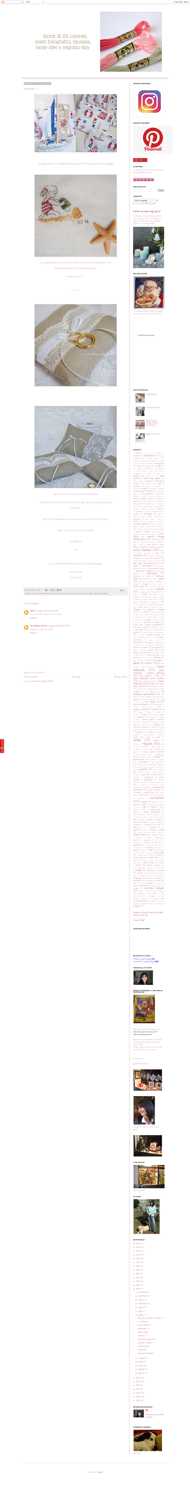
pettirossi (161, 764)
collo (140, 529)
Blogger (100, 1472)
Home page (75, 677)
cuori (157, 553)
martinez (160, 719)
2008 (138, 1397)
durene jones (138, 586)
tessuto (150, 868)
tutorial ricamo (144, 876)
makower (158, 712)
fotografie (150, 609)
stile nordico (139, 853)
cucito (160, 547)
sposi (160, 848)
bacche (141, 481)
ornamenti (136, 749)
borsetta (136, 496)
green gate (139, 630)
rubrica (158, 819)
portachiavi (146, 775)
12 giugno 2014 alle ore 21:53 (58, 626)
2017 (138, 1277)
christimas (158, 524)
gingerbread (157, 625)
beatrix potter (145, 484)
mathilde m (146, 722)
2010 (138, 1389)
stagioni (136, 850)
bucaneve (161, 504)
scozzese (148, 837)
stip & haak (159, 852)
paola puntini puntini (145, 754)
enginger (159, 589)
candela (153, 511)
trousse (161, 870)
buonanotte (158, 506)
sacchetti (136, 824)
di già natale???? (144, 1325)
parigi (159, 754)
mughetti (136, 735)
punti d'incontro (155, 790)
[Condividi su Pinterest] (60, 590)
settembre (146, 842)
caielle (143, 509)
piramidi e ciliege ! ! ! (146, 1343)
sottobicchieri (137, 848)
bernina (148, 486)
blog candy (139, 491)
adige (162, 456)
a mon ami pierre (153, 453)
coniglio (135, 534)
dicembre (142, 581)
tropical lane (151, 870)
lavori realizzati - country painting (148, 672)
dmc (154, 584)
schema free (142, 832)
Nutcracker (145, 747)
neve (162, 744)
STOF (151, 855)
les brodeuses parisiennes (148, 693)
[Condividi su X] (55, 590)
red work (136, 807)
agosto (141, 1307)
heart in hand (138, 635)
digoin (150, 581)
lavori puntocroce (147, 667)
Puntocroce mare (152, 407)
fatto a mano (153, 597)
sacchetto (147, 824)
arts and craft (155, 471)
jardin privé (153, 650)
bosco (144, 496)
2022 (138, 1258)
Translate (152, 204)
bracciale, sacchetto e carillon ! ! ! (151, 1318)
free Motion (154, 615)
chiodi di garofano (148, 521)
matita (155, 722)
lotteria (135, 707)
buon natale (148, 506)
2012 (138, 1381)
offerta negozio (157, 747)
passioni (152, 759)
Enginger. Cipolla (144, 592)
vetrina (148, 891)
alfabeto (153, 461)
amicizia (150, 463)
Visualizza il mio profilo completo (155, 1416)
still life (148, 853)
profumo (153, 782)
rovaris (150, 819)
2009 (138, 1393)
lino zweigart (150, 702)
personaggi (152, 764)
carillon (135, 514)
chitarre (159, 521)
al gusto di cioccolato (146, 1353)
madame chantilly (140, 709)
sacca (159, 822)
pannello (161, 752)
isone (134, 650)
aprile (140, 1362)
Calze (147, 511)
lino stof (139, 702)
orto (151, 749)
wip (153, 901)
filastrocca (155, 602)
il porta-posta (151, 394)
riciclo (162, 815)
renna (144, 810)
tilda (162, 868)
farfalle (144, 597)
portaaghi (136, 775)
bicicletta (158, 486)
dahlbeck (150, 563)
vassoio (159, 883)
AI (161, 458)
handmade (158, 632)
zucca (152, 904)
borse (159, 494)
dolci (160, 584)
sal (144, 827)
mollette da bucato (147, 730)
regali (144, 807)
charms (136, 521)
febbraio (137, 599)
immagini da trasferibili (153, 645)
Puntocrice (140, 798)
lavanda (157, 657)
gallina (148, 620)
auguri (158, 473)
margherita (140, 717)
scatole (161, 830)
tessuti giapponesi (139, 868)
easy (150, 586)
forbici (154, 607)
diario (161, 578)
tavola (145, 860)
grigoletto (136, 632)
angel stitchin (149, 466)
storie (160, 858)
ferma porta (143, 602)
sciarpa (153, 835)
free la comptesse (158, 612)
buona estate (143, 1332)
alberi (135, 461)
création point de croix (147, 542)
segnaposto (147, 840)
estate (144, 594)
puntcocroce (137, 790)
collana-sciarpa (157, 527)
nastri (135, 737)
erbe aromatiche (157, 592)
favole (162, 597)
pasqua (157, 757)
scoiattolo (139, 837)
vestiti (141, 891)
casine (135, 516)
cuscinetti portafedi (37, 593)
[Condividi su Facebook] (58, 590)
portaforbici (157, 775)
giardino (158, 622)
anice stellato (137, 468)
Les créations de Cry (38, 626)
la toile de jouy (143, 1346)
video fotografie (138, 893)
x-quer (144, 904)
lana (144, 658)
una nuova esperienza (147, 1339)
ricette (156, 815)
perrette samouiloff (139, 764)
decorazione (147, 566)
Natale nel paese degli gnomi (147, 211)
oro (145, 749)
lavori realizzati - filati (149, 676)
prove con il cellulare (149, 785)
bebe (154, 484)
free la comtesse (141, 615)
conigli (138, 532)
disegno (145, 584)
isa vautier (156, 647)
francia (139, 612)
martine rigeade (148, 719)
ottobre (141, 1300)
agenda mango (152, 458)
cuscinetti (137, 555)
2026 (138, 1243)
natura (156, 740)
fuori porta (139, 620)
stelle (150, 850)
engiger (142, 589)
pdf (153, 762)
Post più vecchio (120, 677)
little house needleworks (148, 703)
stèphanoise (160, 850)
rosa (160, 817)
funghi (162, 617)
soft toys (149, 845)
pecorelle (159, 762)
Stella (143, 850)
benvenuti (136, 486)
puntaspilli (156, 787)
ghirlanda (147, 622)
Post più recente (31, 677)
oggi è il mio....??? (152, 434)
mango (144, 714)
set (156, 840)
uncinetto (137, 880)
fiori (151, 604)
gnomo (146, 627)
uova (141, 883)
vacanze (149, 883)
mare (162, 714)
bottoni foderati (147, 499)
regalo (152, 807)
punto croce (149, 792)
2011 (138, 1385)
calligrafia (139, 511)
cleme (32, 611)
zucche (159, 904)
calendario (160, 509)
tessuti (138, 865)
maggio (140, 712)
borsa (150, 491)
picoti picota (149, 767)
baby (134, 481)
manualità (153, 714)
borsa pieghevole (147, 494)
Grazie (162, 627)
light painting (157, 697)
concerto (146, 529)
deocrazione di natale (149, 579)
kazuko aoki (140, 655)
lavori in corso (142, 663)
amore (138, 466)
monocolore (139, 732)
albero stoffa (144, 461)
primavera (148, 780)
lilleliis (144, 699)
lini (158, 699)
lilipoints (136, 699)
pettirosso (138, 767)
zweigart (136, 906)
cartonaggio (147, 514)
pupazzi (144, 802)
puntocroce (157, 798)
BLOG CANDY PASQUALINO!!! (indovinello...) (152, 423)
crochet (141, 545)
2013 (138, 1378)
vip (150, 899)
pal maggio (144, 752)
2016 (138, 1281)
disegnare (136, 584)
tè (156, 860)
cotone (153, 534)
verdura (136, 888)
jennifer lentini (146, 652)
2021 (138, 1262)
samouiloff (153, 827)
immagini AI (137, 645)
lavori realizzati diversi (146, 681)
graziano (154, 627)
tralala (138, 870)
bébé (160, 483)
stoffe (151, 857)
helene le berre (153, 635)
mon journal (160, 730)
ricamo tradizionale (151, 812)
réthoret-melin (155, 809)
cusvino (150, 561)
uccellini (159, 878)
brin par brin (138, 504)
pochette (143, 769)
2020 (138, 1266)
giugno (141, 1315)
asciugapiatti (137, 473)
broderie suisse (151, 504)
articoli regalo (141, 471)
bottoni (135, 499)
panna (153, 752)
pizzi (134, 770)
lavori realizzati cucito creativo (56, 593)
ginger (148, 625)
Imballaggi (148, 642)
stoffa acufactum (139, 858)
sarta (144, 830)
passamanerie (139, 759)
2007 (138, 1400)
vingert (144, 899)
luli (151, 707)
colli (134, 529)
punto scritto (144, 795)
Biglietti (145, 488)
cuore (162, 550)
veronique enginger (101, 593)
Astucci (149, 473)
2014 (138, 1289)
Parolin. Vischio (146, 757)
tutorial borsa (151, 873)
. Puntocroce (137, 453)
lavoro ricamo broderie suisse (148, 689)
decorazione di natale (156, 568)
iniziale (135, 647)
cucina (152, 547)
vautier (152, 886)
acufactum (149, 455)
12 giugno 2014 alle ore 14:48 (46, 611)
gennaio (141, 1373)
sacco (135, 827)
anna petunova (159, 468)
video (160, 891)
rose (134, 819)
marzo (138, 722)
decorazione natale (143, 571)
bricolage (159, 501)
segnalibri (158, 837)
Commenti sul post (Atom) (42, 681)
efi (155, 586)
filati (162, 602)
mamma (136, 714)
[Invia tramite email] (50, 590)
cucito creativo (142, 550)
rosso (142, 819)
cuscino (156, 558)
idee (140, 637)
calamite (151, 509)
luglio (143, 707)
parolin (135, 757)
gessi (156, 620)
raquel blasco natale (155, 804)
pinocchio (159, 767)
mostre (159, 732)
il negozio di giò (152, 640)
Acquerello (136, 456)
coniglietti (147, 532)
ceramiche (137, 519)
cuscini (147, 558)
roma (144, 817)
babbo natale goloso (151, 478)
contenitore (144, 534)
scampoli (152, 830)
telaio (153, 863)
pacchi (159, 749)
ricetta (149, 815)
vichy (154, 891)
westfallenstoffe (142, 901)
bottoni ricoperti (148, 501)
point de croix (157, 770)
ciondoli (142, 527)
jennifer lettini (159, 653)
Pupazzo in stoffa (139, 804)
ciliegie (135, 527)
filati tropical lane (141, 604)
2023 (138, 1255)
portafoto (136, 777)
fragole (161, 609)
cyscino (157, 561)
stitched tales (141, 855)
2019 (138, 1270)
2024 (138, 1251)
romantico (152, 817)
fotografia (137, 609)
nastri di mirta (153, 737)
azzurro (148, 476)
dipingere (159, 581)
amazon (161, 461)
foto (160, 607)
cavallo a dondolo (145, 516)
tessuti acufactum (154, 865)
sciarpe (162, 835)
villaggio (152, 896)
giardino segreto (138, 625)
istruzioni (143, 650)
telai (145, 862)
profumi (144, 782)
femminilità (153, 599)
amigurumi (159, 463)
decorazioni (152, 573)
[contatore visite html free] (143, 180)
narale (159, 735)
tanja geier (136, 860)
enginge (150, 589)
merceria (145, 727)
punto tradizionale (158, 795)
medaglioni (157, 725)
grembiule (159, 630)
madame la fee (158, 709)
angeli (158, 466)
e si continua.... (143, 1321)
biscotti (161, 489)
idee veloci (148, 637)
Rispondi (33, 618)
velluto (160, 886)
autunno (136, 476)
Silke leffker (158, 842)
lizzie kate (157, 704)
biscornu (154, 489)
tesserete (161, 863)
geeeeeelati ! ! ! (144, 1328)
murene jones (148, 735)
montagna (150, 732)
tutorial (140, 873)
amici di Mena (140, 463)
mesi (153, 727)
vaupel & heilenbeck (140, 886)
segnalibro (136, 840)
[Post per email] (46, 590)
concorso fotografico (158, 529)
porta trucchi (157, 772)
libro (148, 697)
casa (159, 514)
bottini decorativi (155, 496)
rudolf (152, 822)
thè (157, 868)
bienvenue (136, 489)
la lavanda (142, 1350)
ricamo (135, 812)
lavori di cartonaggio (153, 660)
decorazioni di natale (141, 576)
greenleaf (150, 630)
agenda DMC (140, 458)
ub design (137, 878)
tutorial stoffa (157, 876)
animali (147, 468)
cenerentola (158, 516)
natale (137, 740)
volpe (162, 898)
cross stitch (151, 544)
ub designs (149, 878)
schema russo (156, 832)
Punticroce (136, 792)
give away (136, 627)
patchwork (143, 762)
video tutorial (152, 893)
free (146, 612)
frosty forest (152, 617)
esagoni (135, 594)
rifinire (138, 817)
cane (160, 511)
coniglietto (158, 532)
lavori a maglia (138, 660)
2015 (138, 1285)
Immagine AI (158, 642)
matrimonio (146, 725)
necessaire (136, 744)
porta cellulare (145, 772)
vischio (155, 899)
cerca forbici (149, 519)
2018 (138, 1274)
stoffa (159, 855)
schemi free (139, 835)
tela (139, 863)
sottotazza (150, 847)
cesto (159, 519)
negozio (90, 593)
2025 (138, 1247)
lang (150, 658)
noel (136, 747)
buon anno (138, 506)
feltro (145, 599)
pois (134, 772)
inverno (145, 647)
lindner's (152, 699)
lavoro (153, 686)
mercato (136, 727)
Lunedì (158, 707)
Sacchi (158, 824)
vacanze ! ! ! (143, 1335)
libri (143, 697)
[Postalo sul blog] (53, 590)
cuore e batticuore (144, 553)
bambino (149, 481)
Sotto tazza (158, 845)
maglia (149, 712)
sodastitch (137, 845)
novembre (142, 1296)
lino (163, 699)
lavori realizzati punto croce (78, 593)
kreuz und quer (153, 655)
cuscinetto (136, 558)
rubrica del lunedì (139, 822)
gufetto (145, 632)
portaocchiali (148, 777)
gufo (151, 632)
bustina (135, 509)
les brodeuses (151, 692)
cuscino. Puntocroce (139, 561)
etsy (154, 594)
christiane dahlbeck (141, 524)
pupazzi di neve (157, 802)
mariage (152, 717)
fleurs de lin (143, 607)
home (135, 637)
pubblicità (146, 787)
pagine (135, 752)
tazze (151, 860)
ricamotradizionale (139, 815)
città (148, 527)
